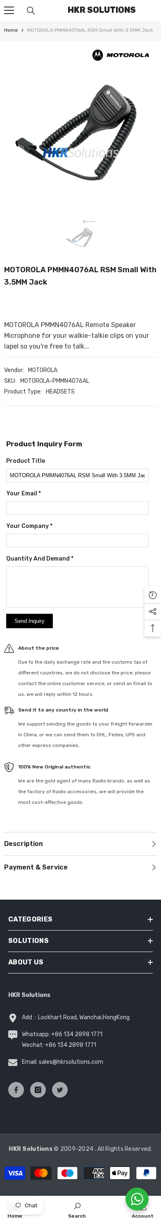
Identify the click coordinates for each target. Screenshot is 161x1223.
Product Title (25, 460)
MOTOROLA (42, 370)
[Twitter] (60, 1090)
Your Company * (29, 526)
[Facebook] (16, 1090)
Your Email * (23, 493)
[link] (77, 1209)
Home (11, 30)
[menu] (9, 10)
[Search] (31, 11)
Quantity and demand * (39, 558)
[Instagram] (38, 1090)
